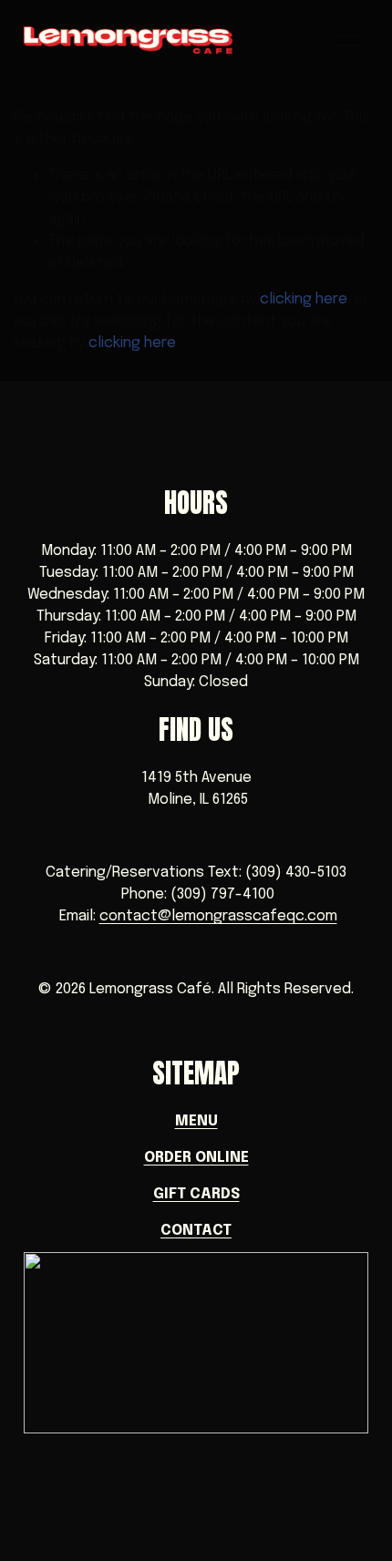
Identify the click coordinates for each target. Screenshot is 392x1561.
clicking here (303, 299)
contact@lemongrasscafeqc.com (218, 916)
